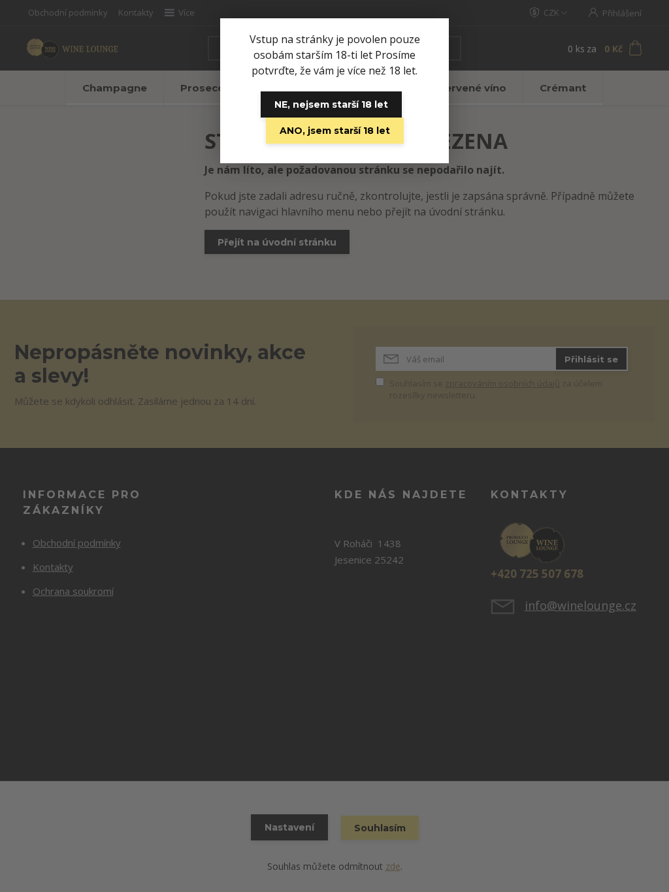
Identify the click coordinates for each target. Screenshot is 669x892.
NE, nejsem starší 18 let (331, 104)
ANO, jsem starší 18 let (335, 130)
